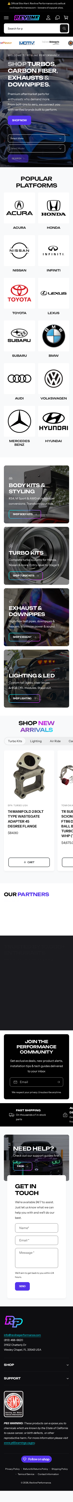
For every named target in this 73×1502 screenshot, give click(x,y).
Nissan (19, 270)
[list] (36, 917)
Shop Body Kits (23, 514)
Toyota (19, 313)
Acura (19, 228)
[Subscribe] (58, 1082)
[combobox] (36, 28)
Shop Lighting (22, 698)
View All (9, 901)
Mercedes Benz (19, 443)
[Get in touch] (57, 17)
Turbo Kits (15, 741)
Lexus (53, 313)
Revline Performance (40, 1482)
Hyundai (53, 441)
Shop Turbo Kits (23, 575)
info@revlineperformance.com (22, 1335)
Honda (53, 228)
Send (22, 1286)
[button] (6, 17)
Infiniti (54, 270)
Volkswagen (53, 398)
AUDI (19, 398)
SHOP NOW (19, 120)
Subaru (19, 356)
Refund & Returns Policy (35, 1469)
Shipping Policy (60, 1469)
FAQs (20, 1166)
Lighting (36, 741)
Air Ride (55, 741)
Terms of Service (26, 1474)
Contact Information (48, 1474)
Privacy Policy (12, 1469)
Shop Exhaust (22, 636)
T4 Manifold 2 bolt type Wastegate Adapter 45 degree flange (26, 818)
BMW (54, 356)
